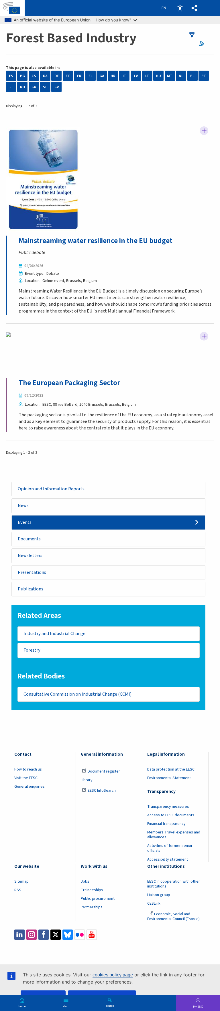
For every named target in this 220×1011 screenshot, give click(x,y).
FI (11, 87)
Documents (29, 539)
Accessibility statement (167, 859)
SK (34, 87)
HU (158, 76)
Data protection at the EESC (171, 769)
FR (79, 76)
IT (124, 76)
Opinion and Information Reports (51, 488)
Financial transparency (166, 824)
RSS (203, 43)
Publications (30, 589)
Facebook (43, 935)
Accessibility (180, 8)
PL (192, 76)
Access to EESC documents (170, 815)
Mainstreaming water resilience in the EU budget (95, 241)
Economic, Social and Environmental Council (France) (174, 916)
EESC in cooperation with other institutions (173, 884)
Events (25, 522)
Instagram (31, 935)
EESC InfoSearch (102, 790)
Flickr (79, 935)
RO (22, 87)
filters (192, 34)
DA (45, 76)
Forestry (31, 650)
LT (147, 76)
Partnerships (92, 907)
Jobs (85, 881)
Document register (104, 771)
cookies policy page (113, 974)
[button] (194, 8)
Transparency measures (168, 806)
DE (56, 76)
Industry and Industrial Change (54, 633)
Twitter (55, 935)
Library (87, 780)
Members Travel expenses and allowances (173, 834)
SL (45, 87)
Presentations (32, 572)
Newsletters (30, 555)
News (23, 505)
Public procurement (98, 898)
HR (113, 76)
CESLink (153, 903)
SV (56, 87)
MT (169, 76)
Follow (204, 130)
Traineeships (92, 890)
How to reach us (28, 769)
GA (101, 76)
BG (22, 76)
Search (110, 1005)
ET (68, 76)
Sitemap (21, 881)
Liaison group (158, 895)
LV (136, 76)
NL (181, 76)
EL (91, 76)
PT (203, 76)
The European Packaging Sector (69, 383)
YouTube (92, 935)
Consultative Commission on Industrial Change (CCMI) (77, 694)
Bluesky (67, 935)
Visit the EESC (26, 778)
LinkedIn (19, 935)
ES (11, 76)
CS (34, 76)
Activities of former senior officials (169, 848)
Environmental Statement (169, 778)
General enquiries (29, 786)
